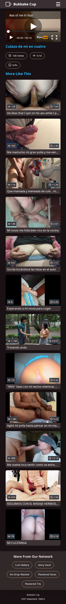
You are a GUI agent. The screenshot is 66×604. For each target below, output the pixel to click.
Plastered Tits (33, 583)
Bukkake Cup (24, 4)
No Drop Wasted (19, 574)
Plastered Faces (47, 574)
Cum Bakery (22, 565)
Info (14, 65)
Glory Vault (44, 565)
